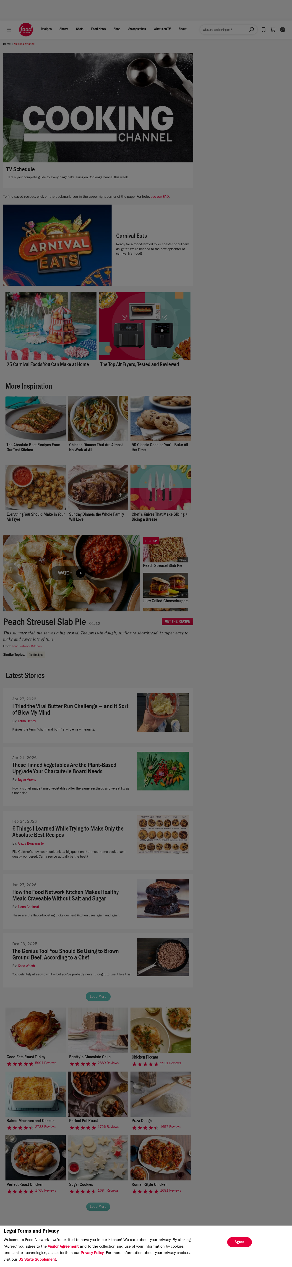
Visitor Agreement (63, 1247)
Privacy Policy (92, 1253)
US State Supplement (37, 1260)
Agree (239, 1242)
